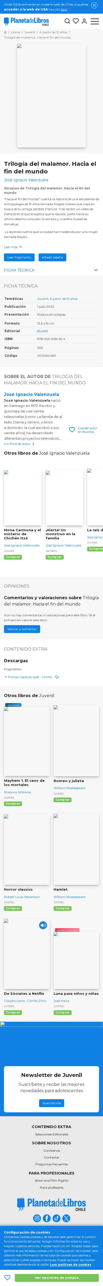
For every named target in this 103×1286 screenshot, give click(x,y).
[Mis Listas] (75, 21)
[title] (51, 1204)
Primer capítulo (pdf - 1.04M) (30, 677)
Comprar (13, 557)
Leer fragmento (19, 257)
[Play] (43, 925)
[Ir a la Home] (5, 32)
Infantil (51, 551)
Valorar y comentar (22, 629)
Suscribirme (52, 1103)
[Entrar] (83, 21)
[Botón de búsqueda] (67, 21)
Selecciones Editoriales (51, 1134)
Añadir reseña (52, 257)
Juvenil (42, 299)
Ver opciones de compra (57, 1278)
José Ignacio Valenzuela (31, 394)
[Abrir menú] (95, 21)
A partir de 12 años (63, 299)
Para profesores (51, 1187)
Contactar (51, 1157)
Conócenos (51, 1150)
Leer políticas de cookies (70, 1264)
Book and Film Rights (51, 1180)
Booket (42, 331)
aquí (64, 9)
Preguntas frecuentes (51, 1164)
